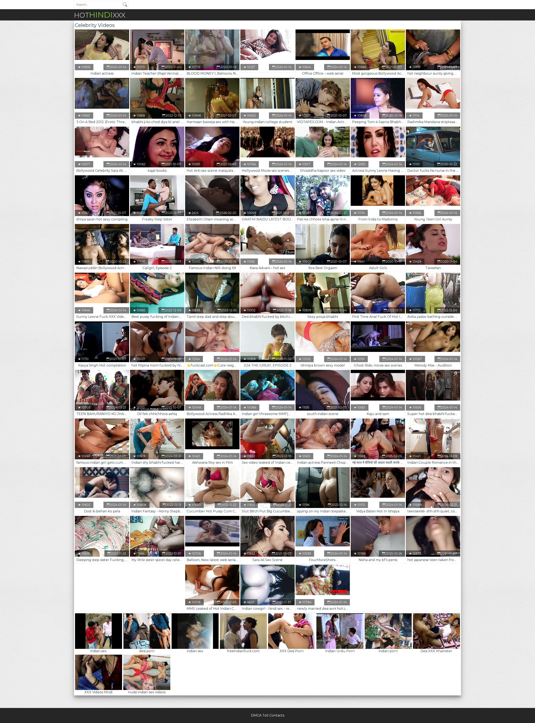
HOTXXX (99, 15)
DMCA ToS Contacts (267, 715)
